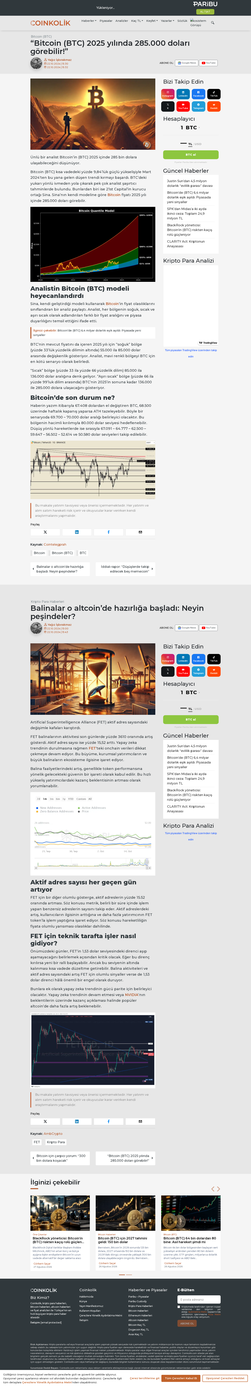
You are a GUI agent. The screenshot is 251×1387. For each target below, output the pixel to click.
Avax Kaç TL (135, 1334)
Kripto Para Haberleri (47, 602)
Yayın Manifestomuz (91, 1306)
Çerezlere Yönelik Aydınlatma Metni (100, 1315)
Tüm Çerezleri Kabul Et (181, 1378)
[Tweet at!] (45, 532)
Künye (83, 1301)
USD (198, 144)
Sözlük (182, 21)
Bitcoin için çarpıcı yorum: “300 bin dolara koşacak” (60, 1158)
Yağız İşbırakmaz (59, 60)
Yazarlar (166, 21)
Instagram (167, 96)
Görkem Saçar (42, 1263)
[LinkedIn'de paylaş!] (77, 532)
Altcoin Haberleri (138, 1320)
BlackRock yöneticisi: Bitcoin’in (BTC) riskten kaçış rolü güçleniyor (189, 229)
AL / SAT (205, 11)
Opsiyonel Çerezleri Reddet (225, 1378)
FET (92, 748)
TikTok (213, 96)
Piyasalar (106, 21)
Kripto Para (56, 1142)
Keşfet (151, 21)
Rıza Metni (214, 1314)
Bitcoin (114, 195)
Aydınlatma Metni (197, 1312)
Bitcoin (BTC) (41, 36)
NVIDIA (131, 995)
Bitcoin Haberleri (138, 1310)
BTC (83, 553)
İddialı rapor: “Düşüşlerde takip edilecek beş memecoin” (125, 569)
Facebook (198, 96)
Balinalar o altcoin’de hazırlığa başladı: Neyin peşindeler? (60, 569)
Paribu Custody (137, 1301)
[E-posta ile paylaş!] (140, 532)
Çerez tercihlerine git (144, 1378)
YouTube (183, 108)
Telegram (198, 108)
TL (190, 144)
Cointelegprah (55, 544)
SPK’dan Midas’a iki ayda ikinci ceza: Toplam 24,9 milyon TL (186, 213)
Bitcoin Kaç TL (137, 1324)
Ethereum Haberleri (140, 1315)
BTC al (191, 154)
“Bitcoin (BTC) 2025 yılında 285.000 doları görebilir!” (128, 1158)
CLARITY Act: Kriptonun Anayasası (186, 244)
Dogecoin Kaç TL (138, 1329)
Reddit (213, 108)
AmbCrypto (53, 1134)
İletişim (83, 1320)
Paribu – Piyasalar (138, 1296)
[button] (213, 1189)
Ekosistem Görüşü (198, 23)
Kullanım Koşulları (89, 1310)
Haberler (87, 21)
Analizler (121, 21)
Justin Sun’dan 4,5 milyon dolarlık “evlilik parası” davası (190, 183)
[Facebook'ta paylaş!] (108, 532)
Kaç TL (136, 21)
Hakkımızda (86, 1296)
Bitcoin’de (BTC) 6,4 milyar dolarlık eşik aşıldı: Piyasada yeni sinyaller (87, 333)
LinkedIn (183, 96)
